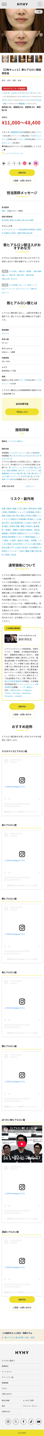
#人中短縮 (13, 285)
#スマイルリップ (22, 288)
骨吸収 (29, 526)
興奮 (14, 508)
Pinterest (8, 696)
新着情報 (5, 1383)
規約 (3, 1406)
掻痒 (35, 522)
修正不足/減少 (23, 547)
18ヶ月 (32, 455)
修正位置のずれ (8, 547)
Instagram (27, 690)
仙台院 (12, 233)
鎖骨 (3, 479)
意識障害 (12, 512)
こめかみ (24, 467)
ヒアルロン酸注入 (16, 441)
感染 (22, 551)
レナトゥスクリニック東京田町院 (15, 229)
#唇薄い (29, 271)
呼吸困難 (22, 519)
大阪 (22, 220)
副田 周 (5, 211)
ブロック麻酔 (23, 139)
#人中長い (13, 271)
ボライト (25, 96)
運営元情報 (5, 1400)
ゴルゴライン (32, 470)
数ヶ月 (12, 455)
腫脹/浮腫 (29, 551)
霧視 (9, 508)
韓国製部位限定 (17, 132)
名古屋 (17, 220)
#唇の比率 (6, 279)
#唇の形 (22, 271)
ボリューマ (35, 92)
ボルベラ (5, 333)
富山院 (29, 233)
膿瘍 (23, 526)
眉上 (36, 467)
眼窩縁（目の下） (19, 470)
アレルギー (13, 551)
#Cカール (22, 285)
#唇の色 (12, 275)
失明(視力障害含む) (18, 533)
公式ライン (30, 486)
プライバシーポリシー (30, 1406)
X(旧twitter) (15, 690)
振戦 (5, 512)
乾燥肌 (30, 519)
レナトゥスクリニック (14, 153)
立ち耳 (36, 476)
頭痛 (34, 515)
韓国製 (21, 103)
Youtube (16, 693)
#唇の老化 (21, 275)
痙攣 (40, 508)
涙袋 (8, 470)
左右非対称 (17, 543)
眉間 (31, 467)
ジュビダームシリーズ (18, 452)
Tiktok (7, 693)
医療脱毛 (5, 1366)
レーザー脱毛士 (26, 687)
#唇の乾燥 (30, 275)
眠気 (25, 508)
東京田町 (5, 220)
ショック (21, 512)
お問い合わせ (7, 1394)
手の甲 (23, 476)
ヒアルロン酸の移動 (32, 543)
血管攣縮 (30, 512)
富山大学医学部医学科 (13, 681)
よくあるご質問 (28, 1400)
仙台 (27, 220)
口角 (28, 473)
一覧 (38, 12)
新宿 (11, 220)
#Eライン (5, 292)
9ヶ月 (19, 455)
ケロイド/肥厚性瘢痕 (26, 536)
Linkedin (18, 696)
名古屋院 (5, 233)
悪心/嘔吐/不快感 (23, 515)
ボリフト (25, 92)
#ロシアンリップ (8, 288)
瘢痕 (4, 515)
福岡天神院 (21, 233)
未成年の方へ (6, 1411)
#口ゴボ (14, 279)
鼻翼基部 (5, 473)
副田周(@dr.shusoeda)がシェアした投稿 (22, 885)
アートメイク (6, 1371)
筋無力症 (11, 515)
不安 (20, 508)
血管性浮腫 (14, 526)
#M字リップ (32, 285)
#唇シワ (5, 275)
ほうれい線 (14, 473)
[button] (41, 34)
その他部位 (11, 479)
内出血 (13, 554)
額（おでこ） (14, 467)
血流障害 (34, 547)
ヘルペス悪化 (33, 533)
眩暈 (4, 508)
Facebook (26, 693)
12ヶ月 (25, 455)
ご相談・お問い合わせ (22, 180)
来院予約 (22, 172)
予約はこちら (22, 411)
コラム (4, 1388)
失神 (38, 512)
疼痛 (7, 554)
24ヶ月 (9, 458)
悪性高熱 (32, 508)
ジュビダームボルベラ (11, 92)
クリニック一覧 (7, 1377)
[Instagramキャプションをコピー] (35, 163)
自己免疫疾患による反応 (21, 522)
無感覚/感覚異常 (9, 536)
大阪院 (38, 229)
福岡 (31, 220)
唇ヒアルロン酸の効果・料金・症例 (19, 1337)
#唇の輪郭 (37, 271)
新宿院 (31, 229)
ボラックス (6, 100)
